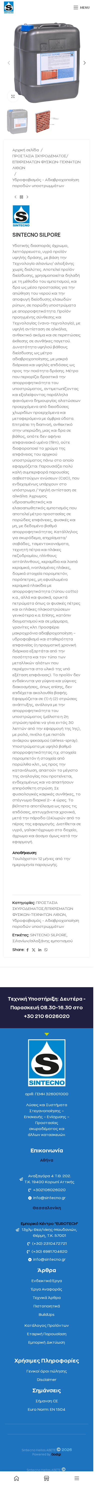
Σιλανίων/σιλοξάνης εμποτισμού (42, 941)
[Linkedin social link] (40, 950)
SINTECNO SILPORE (48, 935)
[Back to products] (21, 197)
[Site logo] (9, 7)
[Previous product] (15, 197)
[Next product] (27, 197)
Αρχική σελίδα (25, 150)
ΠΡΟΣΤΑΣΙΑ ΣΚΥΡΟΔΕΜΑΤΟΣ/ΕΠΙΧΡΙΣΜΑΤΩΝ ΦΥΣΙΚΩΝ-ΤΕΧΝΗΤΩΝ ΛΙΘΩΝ (46, 162)
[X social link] (33, 950)
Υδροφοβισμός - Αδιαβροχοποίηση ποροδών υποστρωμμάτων (45, 183)
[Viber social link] (46, 950)
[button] (9, 63)
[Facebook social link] (27, 950)
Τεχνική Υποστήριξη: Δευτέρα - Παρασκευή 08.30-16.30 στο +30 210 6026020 (47, 1007)
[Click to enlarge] (13, 96)
